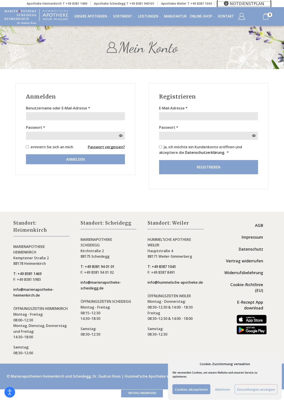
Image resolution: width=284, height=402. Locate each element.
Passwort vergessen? (106, 147)
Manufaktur (175, 16)
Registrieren (208, 167)
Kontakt (226, 16)
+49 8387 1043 (162, 266)
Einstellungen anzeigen (256, 389)
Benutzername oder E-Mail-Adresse (58, 108)
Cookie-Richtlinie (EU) (246, 287)
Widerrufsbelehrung (243, 272)
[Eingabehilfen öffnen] (9, 392)
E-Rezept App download (250, 305)
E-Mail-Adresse (173, 108)
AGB (259, 225)
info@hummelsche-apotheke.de (175, 282)
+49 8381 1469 (27, 273)
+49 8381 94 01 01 (97, 266)
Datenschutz (251, 249)
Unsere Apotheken (90, 16)
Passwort (35, 127)
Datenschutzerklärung (204, 152)
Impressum (252, 237)
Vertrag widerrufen (244, 260)
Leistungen (148, 16)
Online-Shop (201, 16)
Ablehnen (222, 389)
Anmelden (75, 159)
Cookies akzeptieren (191, 389)
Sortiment (122, 16)
